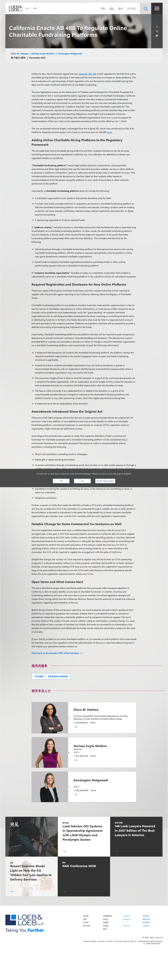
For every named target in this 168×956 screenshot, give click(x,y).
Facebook (127, 919)
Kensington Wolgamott (70, 53)
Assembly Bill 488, (87, 73)
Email (92, 722)
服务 (120, 8)
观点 (112, 8)
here (109, 132)
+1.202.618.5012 (81, 722)
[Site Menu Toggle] (157, 8)
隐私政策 (146, 919)
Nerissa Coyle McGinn (43, 53)
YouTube (126, 925)
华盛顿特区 (107, 916)
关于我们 (131, 8)
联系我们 (146, 916)
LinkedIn (126, 916)
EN (27, 8)
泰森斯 (106, 922)
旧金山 (106, 919)
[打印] (157, 35)
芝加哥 (86, 922)
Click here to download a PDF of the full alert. (56, 653)
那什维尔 (87, 925)
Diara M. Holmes (19, 53)
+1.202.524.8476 (81, 790)
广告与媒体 (38, 676)
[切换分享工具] (157, 31)
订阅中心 (146, 925)
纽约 (85, 919)
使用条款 (146, 922)
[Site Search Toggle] (145, 8)
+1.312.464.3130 (81, 755)
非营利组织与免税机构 (58, 676)
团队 (103, 8)
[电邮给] (157, 26)
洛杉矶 (86, 916)
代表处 (106, 925)
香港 (105, 929)
